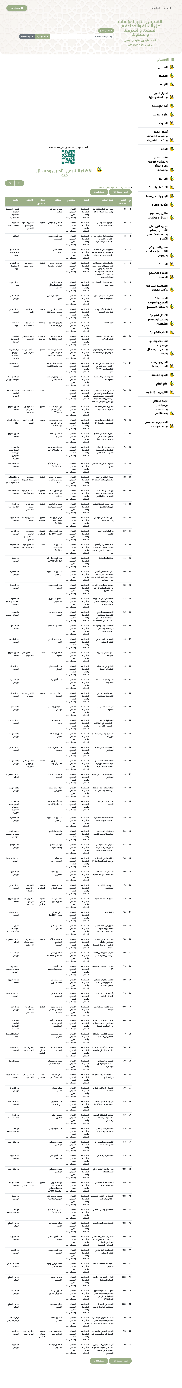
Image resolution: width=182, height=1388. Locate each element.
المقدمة (156, 8)
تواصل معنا (15, 8)
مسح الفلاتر (105, 31)
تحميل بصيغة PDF (120, 192)
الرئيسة (167, 8)
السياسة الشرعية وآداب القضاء (113, 188)
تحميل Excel (99, 192)
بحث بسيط (41, 36)
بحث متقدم (25, 36)
